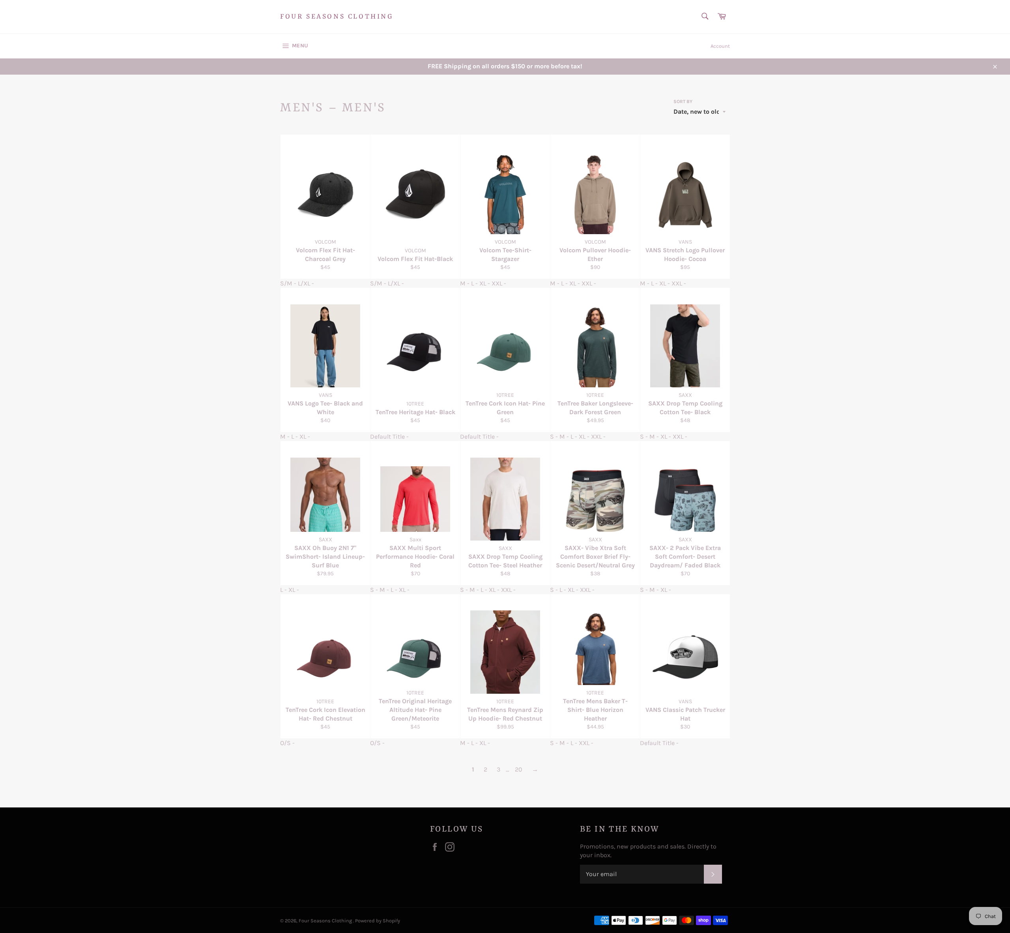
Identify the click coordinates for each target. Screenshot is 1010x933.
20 (518, 769)
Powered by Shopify (377, 921)
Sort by (682, 101)
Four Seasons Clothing (337, 17)
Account (720, 46)
